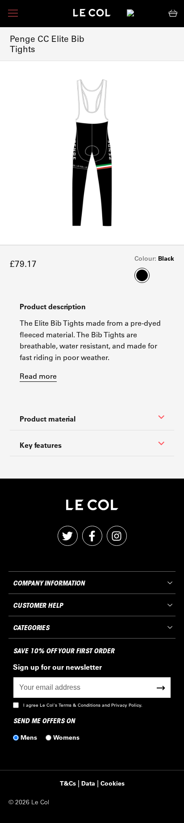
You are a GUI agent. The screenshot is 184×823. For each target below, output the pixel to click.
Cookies (112, 783)
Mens (29, 737)
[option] (92, 153)
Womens (66, 737)
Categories (31, 627)
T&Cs (68, 783)
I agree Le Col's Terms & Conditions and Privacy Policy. (82, 705)
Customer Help (38, 605)
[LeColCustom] (92, 15)
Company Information (48, 583)
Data (88, 783)
